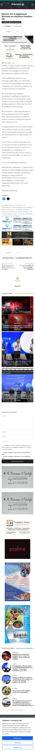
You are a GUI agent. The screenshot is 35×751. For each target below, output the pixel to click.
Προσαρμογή (17, 742)
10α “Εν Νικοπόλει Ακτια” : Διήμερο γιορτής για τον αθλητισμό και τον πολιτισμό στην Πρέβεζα (8, 267)
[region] (17, 734)
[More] (21, 31)
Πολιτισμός (17, 323)
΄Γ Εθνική (5, 22)
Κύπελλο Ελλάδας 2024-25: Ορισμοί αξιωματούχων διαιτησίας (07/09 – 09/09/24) (26, 267)
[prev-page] (3, 406)
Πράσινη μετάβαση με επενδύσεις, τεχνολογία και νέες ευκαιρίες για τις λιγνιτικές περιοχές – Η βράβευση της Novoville (17, 397)
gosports (8, 26)
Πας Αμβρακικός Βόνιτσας (24, 258)
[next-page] (5, 406)
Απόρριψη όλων (17, 747)
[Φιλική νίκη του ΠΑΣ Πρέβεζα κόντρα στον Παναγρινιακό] (6, 691)
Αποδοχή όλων (17, 738)
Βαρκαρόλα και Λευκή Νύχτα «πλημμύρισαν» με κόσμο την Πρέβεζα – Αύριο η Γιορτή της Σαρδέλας (17, 327)
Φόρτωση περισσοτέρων (17, 710)
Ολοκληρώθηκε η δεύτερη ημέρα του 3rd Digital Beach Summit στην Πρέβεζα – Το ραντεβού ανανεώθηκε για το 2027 (17, 363)
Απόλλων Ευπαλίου (8, 258)
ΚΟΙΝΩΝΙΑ (17, 358)
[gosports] (3, 26)
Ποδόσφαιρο (16, 22)
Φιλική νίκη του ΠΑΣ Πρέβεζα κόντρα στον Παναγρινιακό (21, 691)
